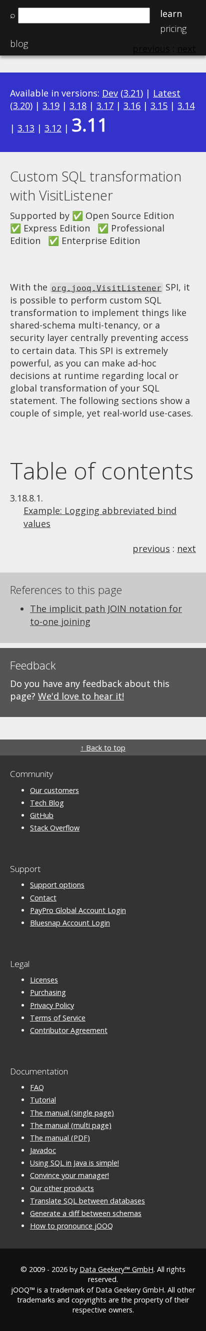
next (186, 548)
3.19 (51, 106)
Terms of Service (58, 1017)
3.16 (132, 106)
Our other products (62, 1188)
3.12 (53, 128)
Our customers (54, 790)
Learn (171, 14)
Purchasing (48, 992)
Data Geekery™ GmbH (117, 1269)
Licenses (44, 979)
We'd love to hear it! (81, 696)
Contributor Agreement (69, 1030)
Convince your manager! (69, 1175)
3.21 (132, 93)
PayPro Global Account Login (78, 910)
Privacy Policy (52, 1005)
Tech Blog (47, 803)
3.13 (26, 128)
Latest (166, 93)
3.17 (105, 106)
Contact (43, 897)
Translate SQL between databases (87, 1201)
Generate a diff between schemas (86, 1213)
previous (151, 548)
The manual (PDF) (60, 1137)
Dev (110, 93)
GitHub (42, 815)
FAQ (37, 1087)
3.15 (159, 106)
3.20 (21, 106)
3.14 (186, 106)
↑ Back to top (103, 747)
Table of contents (102, 470)
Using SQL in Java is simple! (74, 1163)
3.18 (78, 106)
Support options (57, 885)
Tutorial (43, 1099)
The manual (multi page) (71, 1125)
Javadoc (43, 1150)
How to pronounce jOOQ (71, 1225)
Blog (19, 44)
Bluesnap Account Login (70, 923)
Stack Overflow (55, 827)
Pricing (173, 28)
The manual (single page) (72, 1113)
